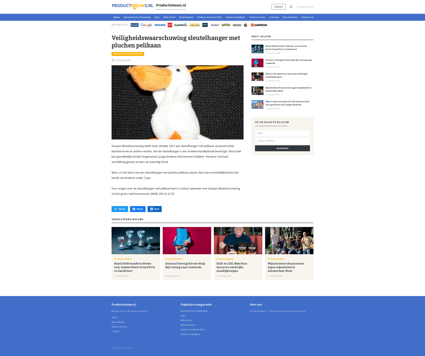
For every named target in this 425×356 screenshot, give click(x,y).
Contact (278, 6)
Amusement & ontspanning (137, 17)
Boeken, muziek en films (210, 17)
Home (117, 17)
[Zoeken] (291, 6)
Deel (156, 209)
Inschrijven (282, 148)
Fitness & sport (309, 17)
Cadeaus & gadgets (235, 17)
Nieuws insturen (119, 326)
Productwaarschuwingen (127, 53)
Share (140, 209)
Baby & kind (169, 17)
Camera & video (257, 17)
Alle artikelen (118, 322)
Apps (157, 17)
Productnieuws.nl (171, 5)
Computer (274, 17)
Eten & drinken (290, 17)
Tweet (121, 209)
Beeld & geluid (186, 17)
